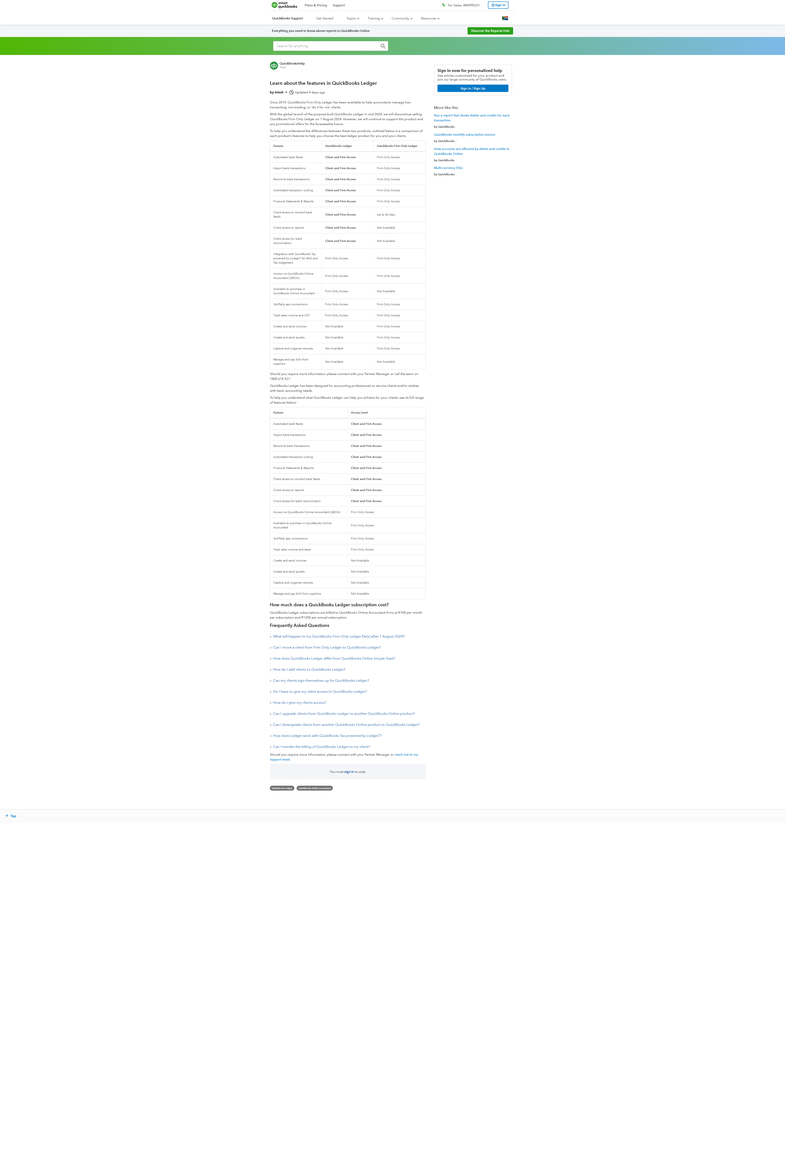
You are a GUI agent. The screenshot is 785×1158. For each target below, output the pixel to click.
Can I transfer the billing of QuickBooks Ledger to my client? (321, 746)
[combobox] (330, 46)
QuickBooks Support (287, 18)
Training (374, 18)
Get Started (324, 18)
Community (400, 18)
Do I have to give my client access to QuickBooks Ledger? (320, 691)
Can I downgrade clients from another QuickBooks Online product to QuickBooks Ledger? (346, 724)
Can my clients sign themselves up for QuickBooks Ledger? (321, 680)
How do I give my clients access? (299, 702)
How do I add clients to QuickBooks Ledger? (309, 669)
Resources (428, 18)
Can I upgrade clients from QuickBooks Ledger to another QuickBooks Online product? (344, 713)
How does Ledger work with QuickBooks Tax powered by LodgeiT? (327, 735)
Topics (351, 18)
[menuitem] (290, 18)
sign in (349, 772)
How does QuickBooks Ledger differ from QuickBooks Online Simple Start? (334, 658)
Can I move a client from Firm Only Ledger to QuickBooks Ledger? (327, 647)
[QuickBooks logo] (284, 5)
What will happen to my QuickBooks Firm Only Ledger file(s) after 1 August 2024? (339, 636)
